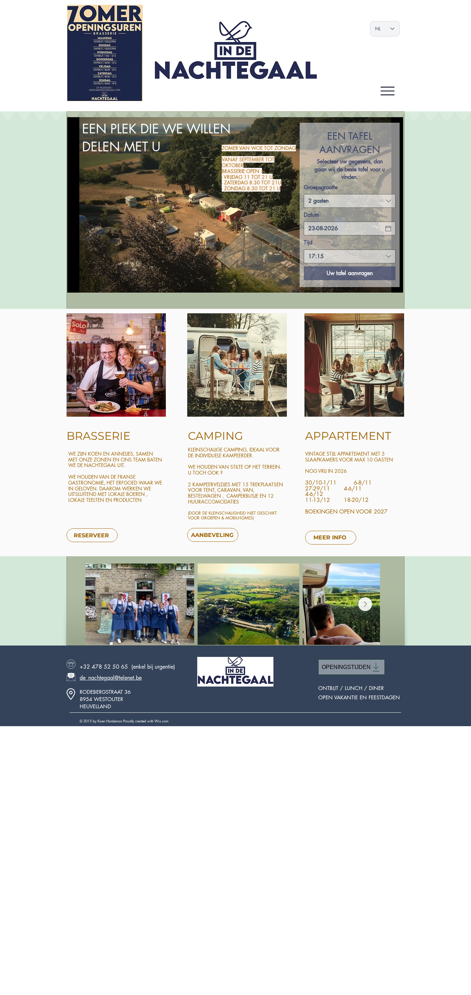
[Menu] (387, 90)
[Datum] (388, 228)
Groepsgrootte (321, 187)
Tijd (308, 242)
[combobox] (349, 201)
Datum (311, 215)
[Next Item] (365, 604)
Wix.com (161, 720)
